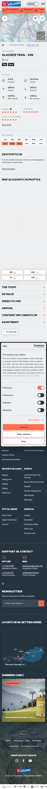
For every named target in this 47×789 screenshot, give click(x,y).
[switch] (40, 395)
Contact (27, 515)
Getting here (7, 479)
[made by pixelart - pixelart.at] (23, 784)
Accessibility (37, 741)
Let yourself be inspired (11, 459)
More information (8, 169)
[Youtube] (30, 761)
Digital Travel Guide (9, 520)
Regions (5, 475)
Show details (34, 420)
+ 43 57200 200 (7, 573)
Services (29, 509)
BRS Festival (29, 495)
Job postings (13, 746)
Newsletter (28, 520)
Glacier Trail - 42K (33, 45)
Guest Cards (6, 515)
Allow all (23, 427)
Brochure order (30, 533)
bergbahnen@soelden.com (32, 566)
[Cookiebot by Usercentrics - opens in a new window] (33, 346)
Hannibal (27, 486)
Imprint (8, 741)
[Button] (41, 603)
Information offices (31, 524)
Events (28, 469)
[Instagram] (17, 761)
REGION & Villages (12, 469)
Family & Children (8, 455)
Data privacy (18, 741)
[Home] (3, 45)
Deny (23, 441)
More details (6, 125)
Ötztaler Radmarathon (32, 491)
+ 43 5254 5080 (8, 566)
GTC (27, 741)
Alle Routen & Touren (17, 45)
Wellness (5, 450)
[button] (23, 287)
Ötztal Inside (9, 509)
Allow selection (23, 434)
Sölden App (28, 529)
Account (5, 524)
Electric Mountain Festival (34, 482)
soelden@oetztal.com (30, 573)
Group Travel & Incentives (34, 450)
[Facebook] (23, 761)
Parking (5, 488)
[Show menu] (43, 4)
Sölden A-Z (6, 493)
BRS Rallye (28, 500)
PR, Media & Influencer (30, 746)
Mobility (5, 484)
